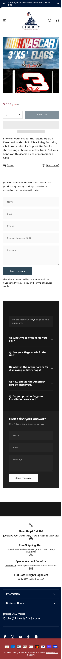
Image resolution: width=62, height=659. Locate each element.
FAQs (32, 319)
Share (10, 165)
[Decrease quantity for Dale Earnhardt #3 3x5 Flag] (6, 114)
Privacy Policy (21, 282)
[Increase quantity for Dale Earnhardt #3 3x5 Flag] (19, 114)
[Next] (57, 3)
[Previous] (4, 3)
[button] (31, 125)
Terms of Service (43, 282)
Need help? (52, 165)
